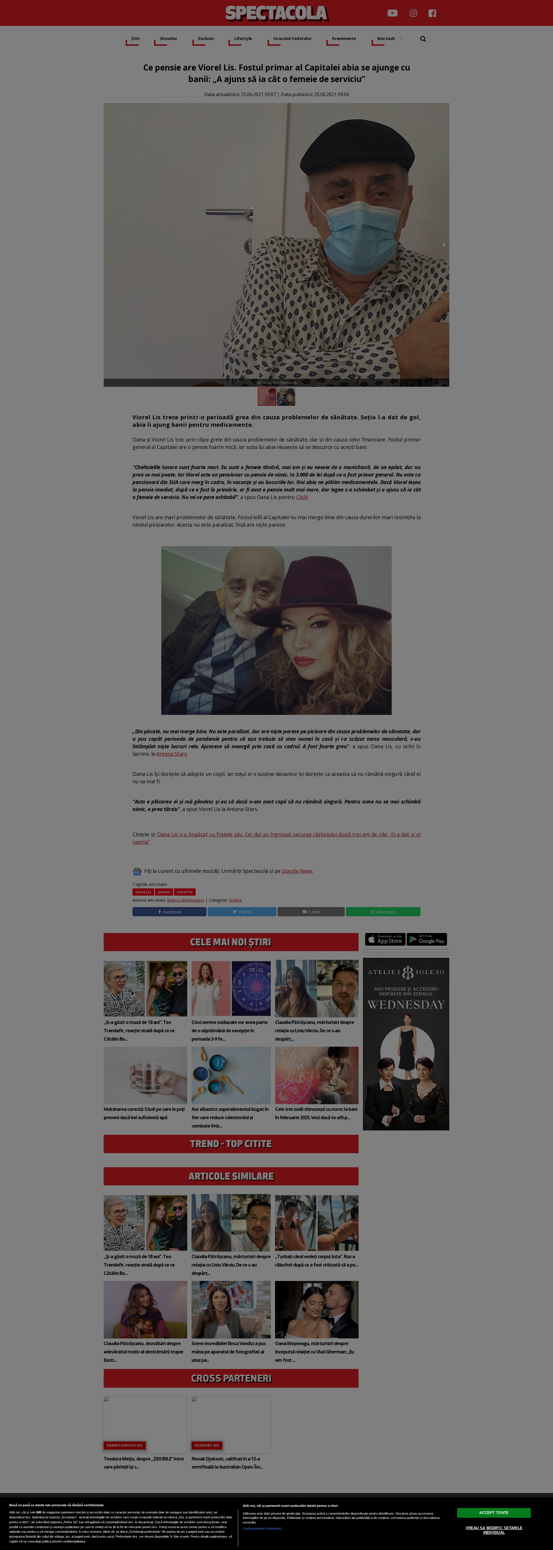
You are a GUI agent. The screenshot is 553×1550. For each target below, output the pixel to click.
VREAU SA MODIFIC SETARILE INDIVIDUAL (494, 1530)
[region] (276, 1523)
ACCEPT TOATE (494, 1513)
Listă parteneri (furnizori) (262, 1528)
